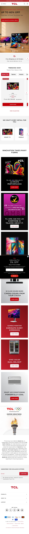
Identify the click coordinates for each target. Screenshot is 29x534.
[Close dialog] (28, 256)
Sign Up (14, 275)
